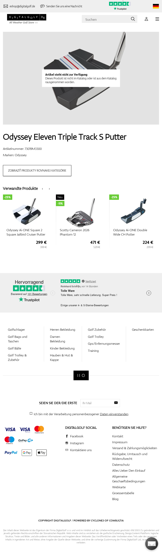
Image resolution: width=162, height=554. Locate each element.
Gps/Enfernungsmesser (104, 343)
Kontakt (117, 436)
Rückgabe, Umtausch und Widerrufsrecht (129, 456)
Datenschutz (121, 464)
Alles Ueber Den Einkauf (128, 470)
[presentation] (42, 188)
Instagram (77, 443)
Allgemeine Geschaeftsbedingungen (128, 478)
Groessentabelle (123, 493)
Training (93, 350)
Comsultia (116, 520)
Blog (115, 499)
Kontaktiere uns (81, 450)
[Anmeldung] (146, 19)
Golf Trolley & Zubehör (17, 357)
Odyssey (21, 155)
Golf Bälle (14, 348)
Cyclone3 (97, 520)
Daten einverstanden (114, 414)
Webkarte (119, 487)
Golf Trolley (96, 336)
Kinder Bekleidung (62, 348)
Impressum (119, 442)
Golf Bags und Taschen (17, 338)
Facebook (76, 436)
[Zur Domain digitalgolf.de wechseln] (156, 6)
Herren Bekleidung (62, 329)
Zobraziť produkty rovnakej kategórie (37, 170)
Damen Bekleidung (57, 338)
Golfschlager (16, 329)
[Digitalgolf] (81, 375)
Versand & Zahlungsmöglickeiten (134, 448)
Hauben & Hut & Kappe (61, 357)
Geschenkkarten (143, 329)
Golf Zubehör (97, 329)
